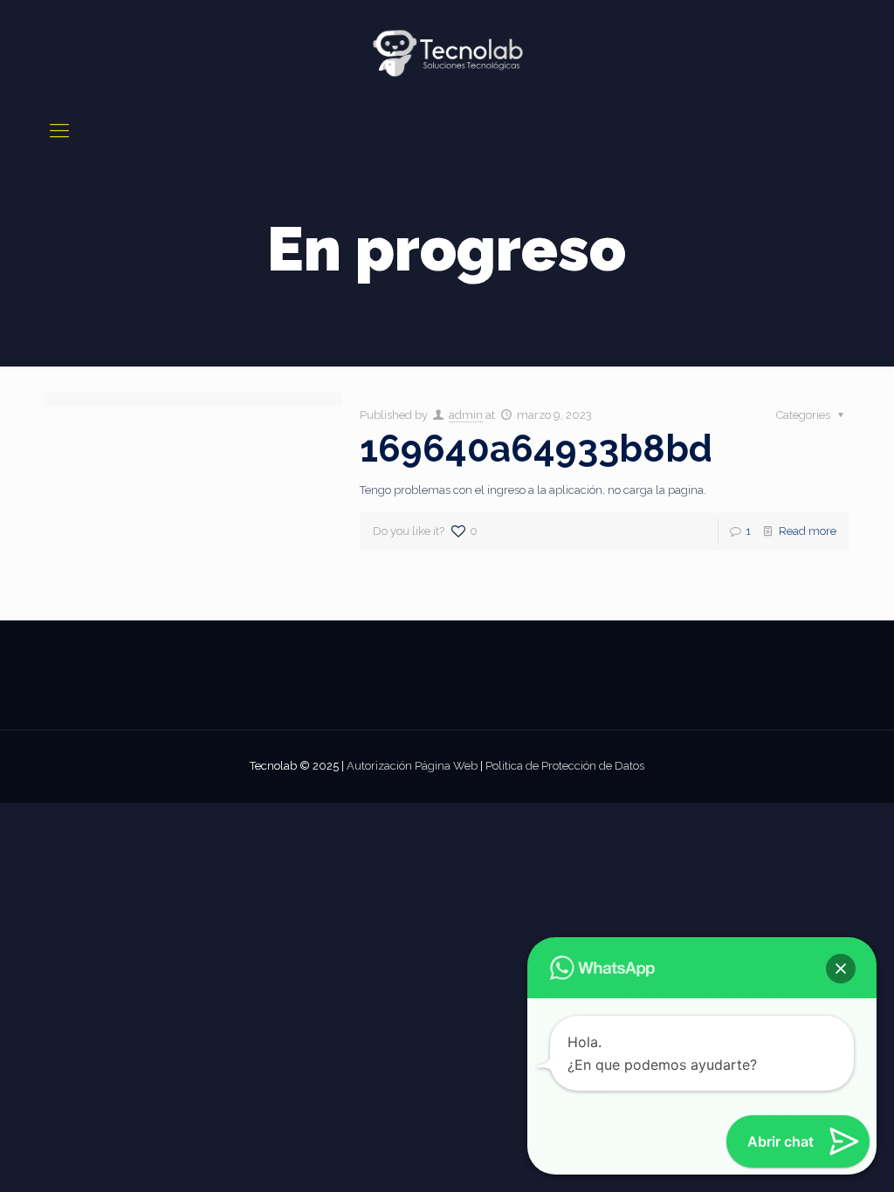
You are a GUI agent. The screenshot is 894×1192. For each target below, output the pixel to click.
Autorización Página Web (412, 765)
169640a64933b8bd (536, 449)
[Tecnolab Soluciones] (447, 53)
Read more (807, 531)
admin (466, 414)
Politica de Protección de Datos (564, 765)
